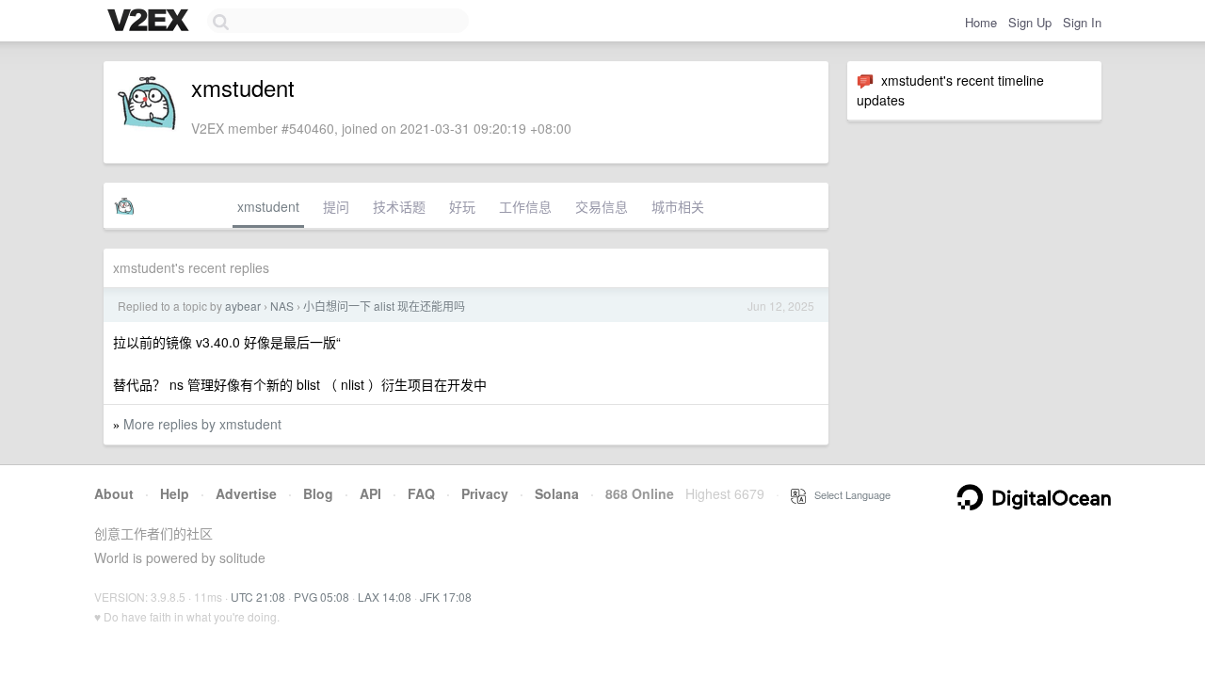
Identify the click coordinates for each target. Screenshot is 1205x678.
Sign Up (1030, 22)
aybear (243, 306)
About (114, 493)
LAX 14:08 (384, 597)
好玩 (462, 206)
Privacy (484, 493)
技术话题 (399, 206)
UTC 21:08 (258, 597)
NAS (282, 306)
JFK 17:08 (446, 597)
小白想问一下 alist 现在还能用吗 (384, 306)
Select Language (848, 494)
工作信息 (525, 206)
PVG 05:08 (321, 597)
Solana (557, 493)
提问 (336, 206)
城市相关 (677, 206)
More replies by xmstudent (202, 423)
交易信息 (601, 206)
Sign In (1082, 22)
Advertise (246, 493)
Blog (318, 493)
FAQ (421, 493)
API (370, 493)
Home (981, 22)
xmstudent (268, 206)
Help (174, 493)
